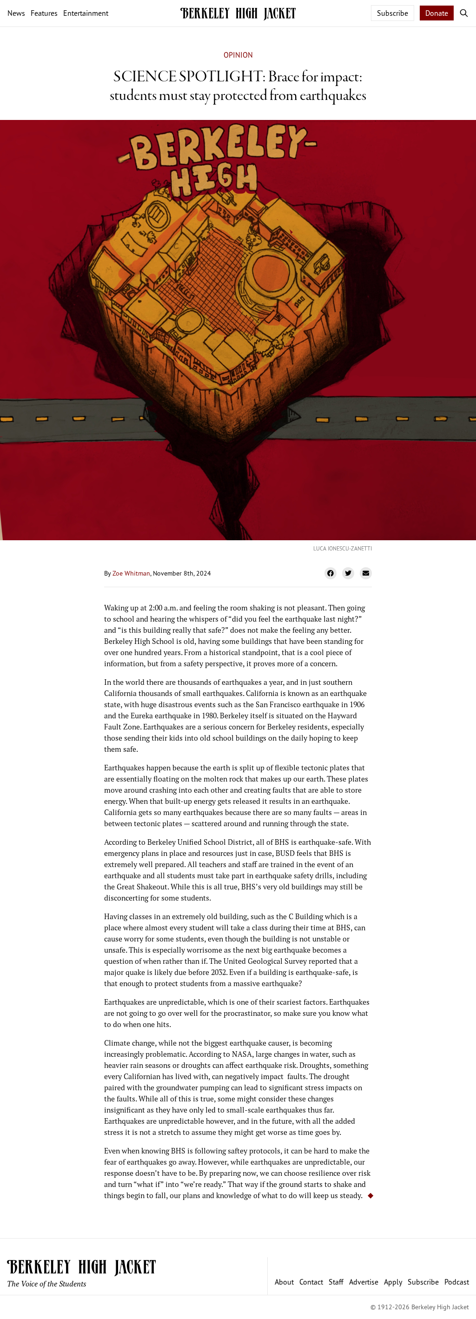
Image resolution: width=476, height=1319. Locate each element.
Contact (311, 1281)
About (284, 1281)
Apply (393, 1281)
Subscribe (392, 13)
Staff (336, 1281)
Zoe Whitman (131, 573)
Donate (436, 13)
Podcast (456, 1281)
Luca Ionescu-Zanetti (342, 548)
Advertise (363, 1281)
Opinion (238, 55)
